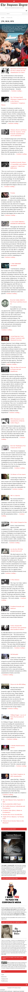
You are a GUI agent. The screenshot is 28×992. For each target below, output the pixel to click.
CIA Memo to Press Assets (18, 474)
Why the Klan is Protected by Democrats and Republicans (18, 369)
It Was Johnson (14, 579)
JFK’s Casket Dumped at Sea (18, 522)
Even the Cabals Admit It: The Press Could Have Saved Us (18, 302)
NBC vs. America (15, 495)
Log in (2, 974)
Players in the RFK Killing (17, 684)
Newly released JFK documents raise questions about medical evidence (18, 627)
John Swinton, (13, 952)
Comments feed (4, 978)
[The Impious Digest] (14, 8)
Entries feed (3, 976)
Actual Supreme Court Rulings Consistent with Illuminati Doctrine (17, 338)
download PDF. (11, 865)
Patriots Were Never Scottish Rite (12, 814)
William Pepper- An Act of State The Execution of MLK (18, 717)
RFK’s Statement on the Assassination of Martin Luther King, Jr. (17, 421)
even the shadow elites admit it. (10, 909)
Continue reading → (17, 91)
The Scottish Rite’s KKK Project (12, 804)
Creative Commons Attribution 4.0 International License (13, 968)
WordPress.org (4, 980)
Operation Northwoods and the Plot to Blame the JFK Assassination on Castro (18, 70)
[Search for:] (14, 13)
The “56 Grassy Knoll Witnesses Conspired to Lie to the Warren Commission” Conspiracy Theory (13, 101)
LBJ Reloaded (14, 654)
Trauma (12, 193)
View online (4, 865)
